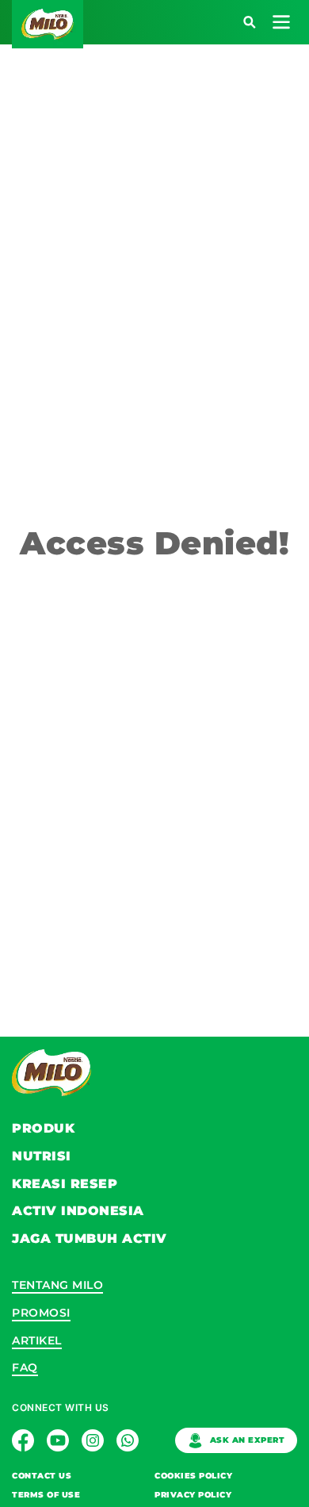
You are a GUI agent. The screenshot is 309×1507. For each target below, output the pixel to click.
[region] (155, 753)
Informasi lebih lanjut (237, 774)
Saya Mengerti (154, 817)
